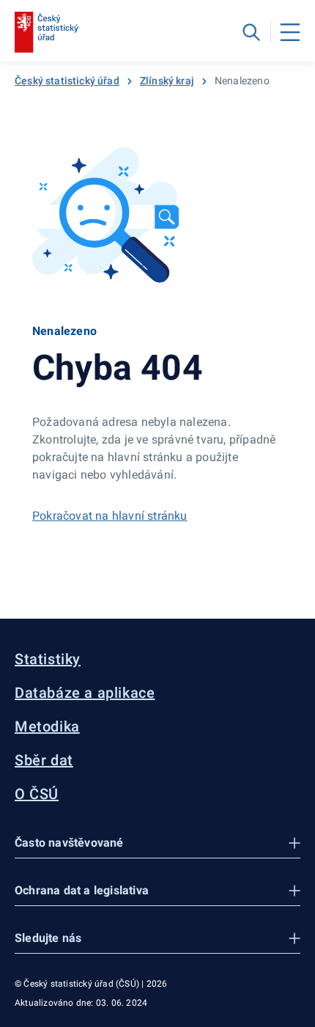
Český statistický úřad (67, 80)
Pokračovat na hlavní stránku (110, 516)
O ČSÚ (37, 794)
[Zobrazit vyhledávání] (251, 32)
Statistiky (48, 659)
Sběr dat (44, 760)
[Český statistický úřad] (46, 32)
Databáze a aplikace (85, 693)
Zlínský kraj (167, 80)
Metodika (47, 726)
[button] (157, 843)
